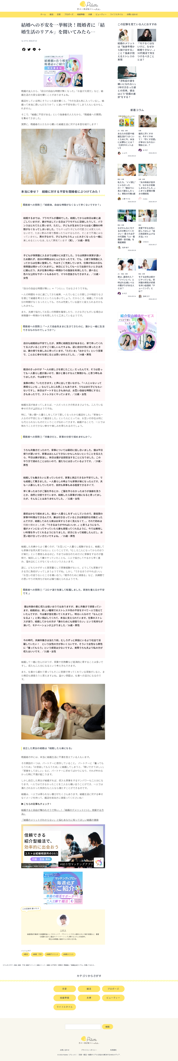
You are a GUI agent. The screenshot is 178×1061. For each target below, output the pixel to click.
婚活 (51, 14)
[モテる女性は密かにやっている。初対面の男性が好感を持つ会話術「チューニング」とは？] (148, 268)
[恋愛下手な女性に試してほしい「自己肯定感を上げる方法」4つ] (148, 220)
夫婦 (90, 14)
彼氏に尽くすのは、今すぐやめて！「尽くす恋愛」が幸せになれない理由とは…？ (147, 139)
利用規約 (113, 1050)
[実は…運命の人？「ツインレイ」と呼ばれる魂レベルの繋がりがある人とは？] (127, 268)
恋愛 (59, 14)
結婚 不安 (38, 954)
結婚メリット (69, 954)
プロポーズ (68, 14)
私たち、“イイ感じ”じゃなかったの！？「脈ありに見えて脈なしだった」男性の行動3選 (127, 188)
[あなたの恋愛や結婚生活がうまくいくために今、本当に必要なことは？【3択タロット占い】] (127, 125)
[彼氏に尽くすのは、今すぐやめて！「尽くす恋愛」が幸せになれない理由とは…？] (148, 125)
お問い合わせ (132, 14)
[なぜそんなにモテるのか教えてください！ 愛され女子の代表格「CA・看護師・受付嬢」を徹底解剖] (127, 220)
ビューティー (101, 14)
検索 (107, 1027)
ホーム (43, 14)
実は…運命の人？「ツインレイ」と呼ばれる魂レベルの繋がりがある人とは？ (126, 282)
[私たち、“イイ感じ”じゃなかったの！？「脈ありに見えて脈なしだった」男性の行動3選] (127, 174)
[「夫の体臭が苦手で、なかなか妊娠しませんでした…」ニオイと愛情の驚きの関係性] (148, 174)
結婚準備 (80, 14)
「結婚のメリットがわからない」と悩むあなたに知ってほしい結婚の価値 (60, 820)
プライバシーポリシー (89, 1050)
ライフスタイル (116, 14)
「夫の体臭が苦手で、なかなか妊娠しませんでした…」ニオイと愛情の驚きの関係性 (147, 188)
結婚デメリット (52, 954)
